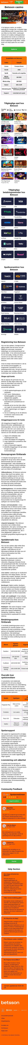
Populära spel (3, 110)
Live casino (11, 110)
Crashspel (18, 110)
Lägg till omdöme (14, 801)
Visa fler (14, 861)
